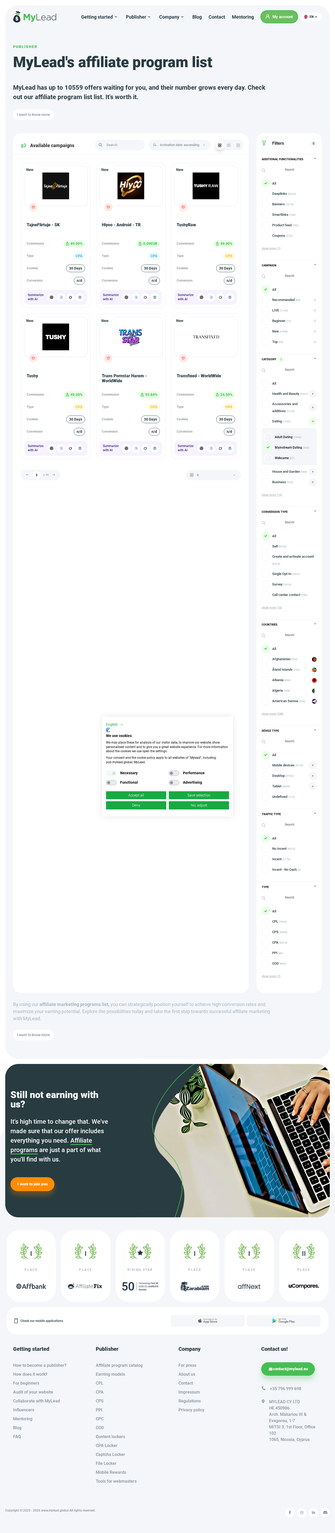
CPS (100, 1400)
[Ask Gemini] (61, 297)
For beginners (26, 1383)
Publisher (25, 47)
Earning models (110, 1374)
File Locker (106, 1463)
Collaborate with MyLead (36, 1400)
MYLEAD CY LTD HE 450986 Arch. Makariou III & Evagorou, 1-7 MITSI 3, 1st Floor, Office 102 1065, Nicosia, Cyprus (292, 1420)
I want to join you (32, 1184)
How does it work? (30, 1374)
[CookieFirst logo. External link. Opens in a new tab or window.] (108, 730)
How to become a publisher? (39, 1365)
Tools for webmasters (116, 1481)
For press (187, 1365)
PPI (99, 1409)
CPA (100, 1392)
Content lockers (110, 1436)
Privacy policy (191, 1409)
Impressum (189, 1392)
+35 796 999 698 (285, 1388)
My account (282, 16)
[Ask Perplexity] (80, 297)
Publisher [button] (136, 17)
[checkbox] (111, 773)
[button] (311, 17)
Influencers (23, 1409)
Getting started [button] (97, 17)
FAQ (17, 1436)
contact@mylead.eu (290, 1369)
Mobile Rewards (111, 1472)
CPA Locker (107, 1445)
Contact (217, 17)
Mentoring (243, 17)
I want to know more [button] (33, 114)
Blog (197, 17)
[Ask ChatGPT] (51, 297)
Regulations (189, 1400)
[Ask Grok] (70, 297)
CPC (100, 1418)
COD (100, 1427)
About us (186, 1374)
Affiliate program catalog (119, 1365)
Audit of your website (33, 1392)
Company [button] (169, 17)
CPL (99, 1383)
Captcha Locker (110, 1454)
